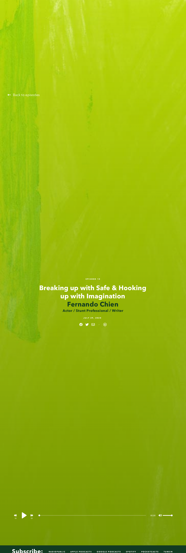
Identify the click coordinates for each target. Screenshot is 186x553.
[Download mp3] (105, 324)
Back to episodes (26, 95)
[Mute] (160, 515)
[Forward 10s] (31, 515)
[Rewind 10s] (15, 515)
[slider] (92, 515)
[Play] (23, 515)
